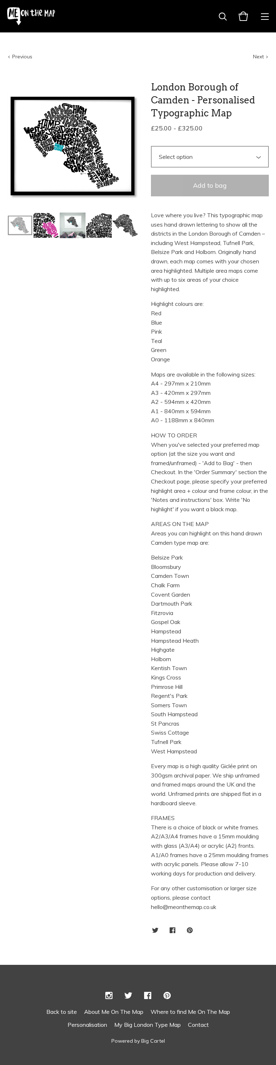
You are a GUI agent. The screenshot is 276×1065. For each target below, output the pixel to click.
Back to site (61, 1011)
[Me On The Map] (31, 16)
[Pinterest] (167, 996)
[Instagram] (109, 996)
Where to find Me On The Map (190, 1011)
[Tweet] (155, 930)
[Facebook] (147, 996)
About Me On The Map (113, 1011)
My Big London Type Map (147, 1024)
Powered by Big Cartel (138, 1041)
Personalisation (87, 1024)
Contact (198, 1024)
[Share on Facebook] (172, 930)
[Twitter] (128, 996)
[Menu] (265, 16)
